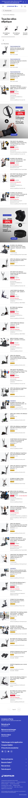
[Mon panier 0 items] (25, 6)
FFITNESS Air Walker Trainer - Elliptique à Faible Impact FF (17, 479)
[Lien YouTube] (8, 751)
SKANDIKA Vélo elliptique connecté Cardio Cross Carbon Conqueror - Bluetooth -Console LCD (18, 247)
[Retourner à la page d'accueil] (12, 6)
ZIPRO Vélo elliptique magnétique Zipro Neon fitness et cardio (18, 259)
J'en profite (14, 134)
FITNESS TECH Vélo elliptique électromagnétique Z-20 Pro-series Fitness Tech (17, 601)
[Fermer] (25, 2)
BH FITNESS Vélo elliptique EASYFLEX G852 (16, 308)
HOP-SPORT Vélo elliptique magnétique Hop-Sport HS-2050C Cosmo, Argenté (18, 273)
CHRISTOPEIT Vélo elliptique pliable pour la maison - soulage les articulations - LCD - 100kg (18, 613)
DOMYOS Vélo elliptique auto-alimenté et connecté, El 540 (17, 49)
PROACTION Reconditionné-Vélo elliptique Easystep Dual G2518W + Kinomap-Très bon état (18, 571)
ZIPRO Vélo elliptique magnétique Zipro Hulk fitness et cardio (18, 389)
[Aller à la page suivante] (19, 709)
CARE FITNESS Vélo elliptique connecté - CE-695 (17, 323)
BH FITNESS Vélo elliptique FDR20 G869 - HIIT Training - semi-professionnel (18, 692)
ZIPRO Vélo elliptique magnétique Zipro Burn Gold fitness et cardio (18, 427)
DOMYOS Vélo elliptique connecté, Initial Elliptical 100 (18, 61)
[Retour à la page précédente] (9, 709)
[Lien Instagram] (11, 751)
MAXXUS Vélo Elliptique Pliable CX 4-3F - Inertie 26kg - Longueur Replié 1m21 (18, 678)
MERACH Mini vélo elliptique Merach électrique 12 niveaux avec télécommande (18, 492)
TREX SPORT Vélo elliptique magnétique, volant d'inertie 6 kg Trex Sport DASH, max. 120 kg (18, 143)
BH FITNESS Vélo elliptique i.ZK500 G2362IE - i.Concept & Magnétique (18, 639)
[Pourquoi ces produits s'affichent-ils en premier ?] (2, 43)
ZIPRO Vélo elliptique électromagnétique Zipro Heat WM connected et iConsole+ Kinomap (18, 525)
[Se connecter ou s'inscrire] (21, 6)
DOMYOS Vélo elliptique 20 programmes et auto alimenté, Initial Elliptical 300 (17, 75)
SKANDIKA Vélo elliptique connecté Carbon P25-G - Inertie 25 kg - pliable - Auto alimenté (18, 539)
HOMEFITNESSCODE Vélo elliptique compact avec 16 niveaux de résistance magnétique (18, 440)
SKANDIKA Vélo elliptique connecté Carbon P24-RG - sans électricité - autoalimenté (18, 160)
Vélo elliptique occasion (16, 33)
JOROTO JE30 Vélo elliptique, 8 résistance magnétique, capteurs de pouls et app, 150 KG (18, 508)
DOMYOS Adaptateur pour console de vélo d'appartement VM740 (18, 652)
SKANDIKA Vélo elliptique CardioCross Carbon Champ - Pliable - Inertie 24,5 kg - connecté (18, 627)
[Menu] (3, 6)
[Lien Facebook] (2, 751)
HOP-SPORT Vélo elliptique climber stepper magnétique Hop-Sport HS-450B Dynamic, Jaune (18, 175)
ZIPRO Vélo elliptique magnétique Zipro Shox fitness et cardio (18, 466)
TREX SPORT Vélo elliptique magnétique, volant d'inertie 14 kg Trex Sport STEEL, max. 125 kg (18, 371)
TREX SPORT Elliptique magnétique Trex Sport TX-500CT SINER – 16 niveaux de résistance (18, 87)
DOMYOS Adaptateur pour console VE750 (18, 665)
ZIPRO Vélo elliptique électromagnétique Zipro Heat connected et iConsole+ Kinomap (18, 357)
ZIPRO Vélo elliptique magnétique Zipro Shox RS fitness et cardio (18, 453)
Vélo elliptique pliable (6, 33)
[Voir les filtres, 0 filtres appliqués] (3, 40)
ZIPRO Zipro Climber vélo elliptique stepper (18, 414)
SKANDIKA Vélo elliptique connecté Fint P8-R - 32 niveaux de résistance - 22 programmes (18, 194)
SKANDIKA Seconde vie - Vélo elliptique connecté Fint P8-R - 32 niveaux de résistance (18, 404)
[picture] (4, 50)
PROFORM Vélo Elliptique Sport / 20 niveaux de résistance (18, 583)
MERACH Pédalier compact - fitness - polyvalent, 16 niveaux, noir (17, 340)
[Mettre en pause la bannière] (23, 2)
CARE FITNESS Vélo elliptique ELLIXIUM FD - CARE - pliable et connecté (17, 292)
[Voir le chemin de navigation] (1, 14)
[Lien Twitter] (5, 751)
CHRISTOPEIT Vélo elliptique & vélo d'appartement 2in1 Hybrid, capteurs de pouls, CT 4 (18, 556)
